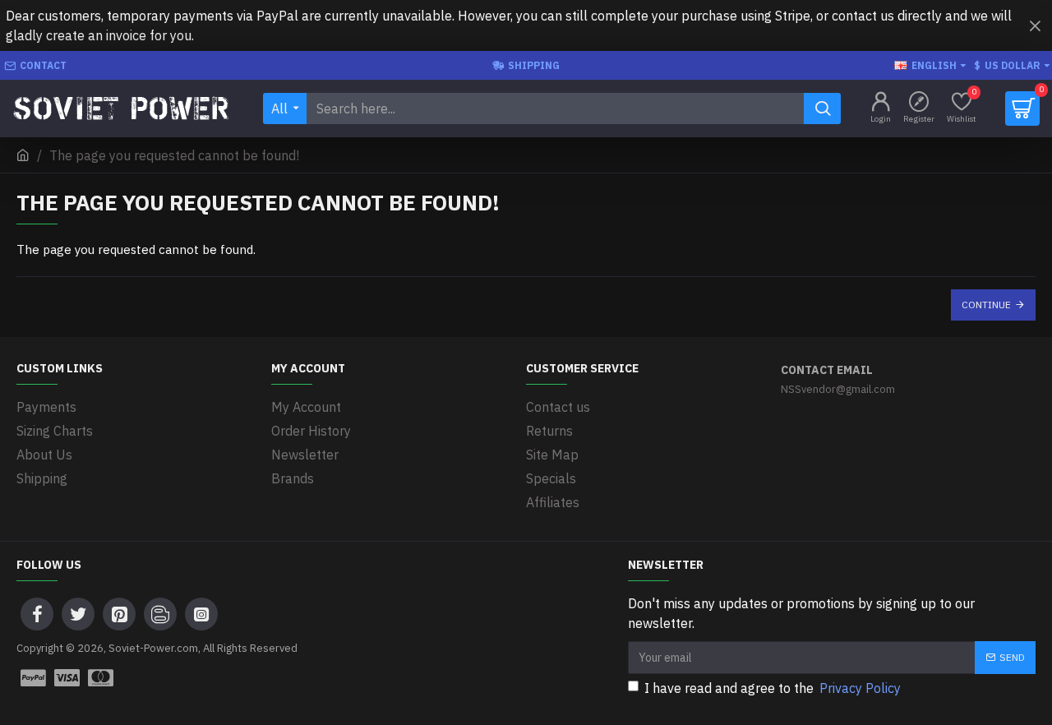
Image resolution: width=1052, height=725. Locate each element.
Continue (986, 304)
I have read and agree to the (772, 688)
